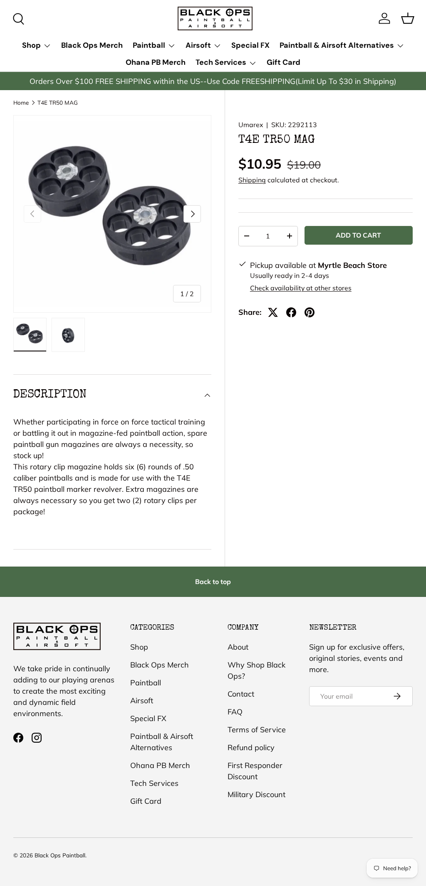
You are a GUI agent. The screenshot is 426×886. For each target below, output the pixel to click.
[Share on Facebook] (291, 312)
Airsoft (141, 700)
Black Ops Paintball (60, 855)
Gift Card (283, 62)
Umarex (250, 124)
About (238, 647)
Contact (241, 694)
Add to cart (358, 235)
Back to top (213, 581)
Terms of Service (257, 729)
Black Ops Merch (92, 45)
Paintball (145, 682)
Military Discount (256, 794)
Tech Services (154, 783)
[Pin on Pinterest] (309, 312)
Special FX (250, 45)
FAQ (235, 712)
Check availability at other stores (301, 288)
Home (21, 103)
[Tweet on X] (273, 312)
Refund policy (251, 747)
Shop (139, 647)
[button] (408, 18)
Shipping (252, 180)
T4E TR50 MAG (57, 103)
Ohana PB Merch (156, 62)
